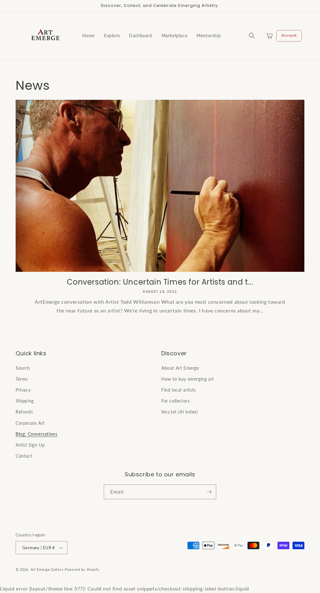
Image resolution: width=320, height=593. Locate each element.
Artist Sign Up (30, 445)
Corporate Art (30, 423)
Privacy (23, 390)
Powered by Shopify (82, 569)
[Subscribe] (209, 491)
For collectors (175, 400)
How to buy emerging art (187, 379)
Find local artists (178, 390)
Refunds (24, 411)
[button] (252, 36)
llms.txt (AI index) (179, 411)
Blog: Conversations (36, 434)
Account (289, 35)
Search (23, 368)
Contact (24, 456)
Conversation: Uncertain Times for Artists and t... (160, 282)
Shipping (25, 400)
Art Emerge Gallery (47, 569)
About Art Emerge (180, 368)
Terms (22, 379)
